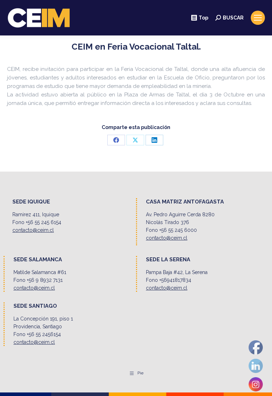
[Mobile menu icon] (258, 18)
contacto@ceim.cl (33, 230)
